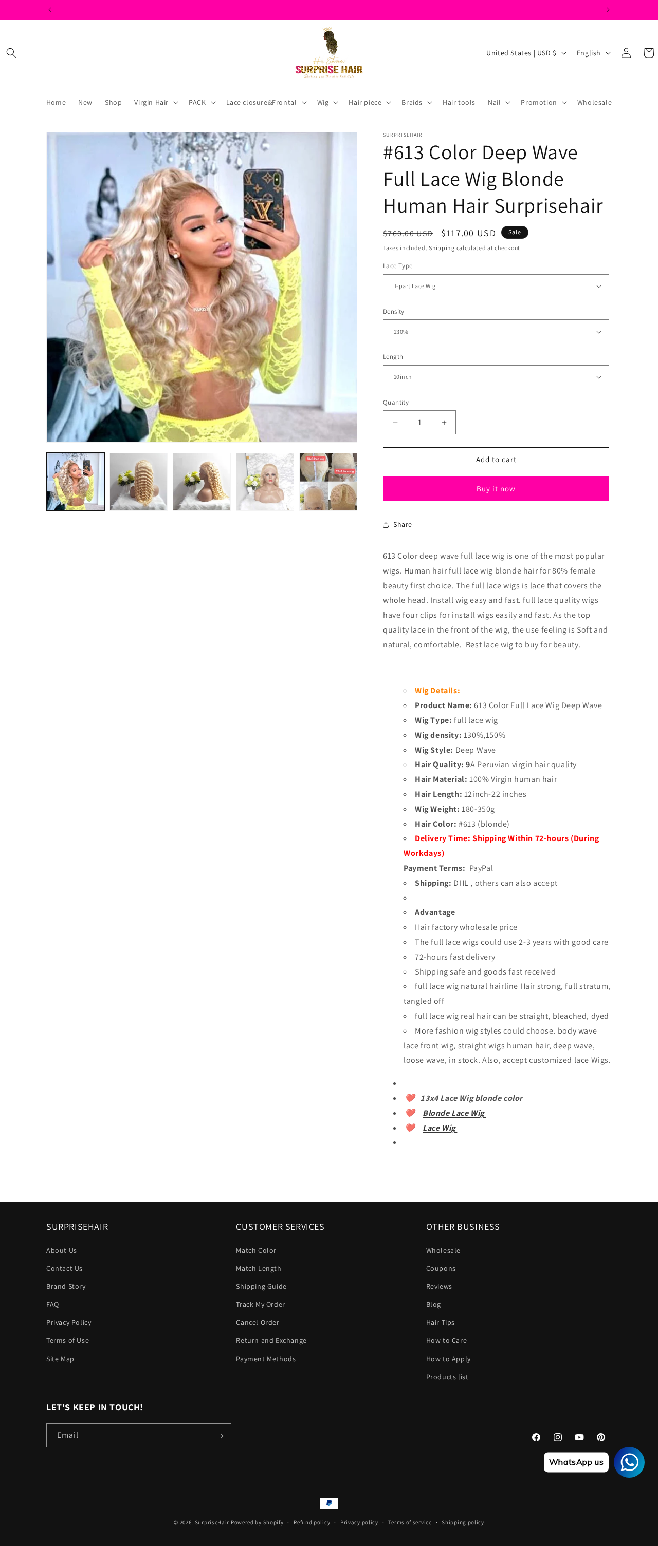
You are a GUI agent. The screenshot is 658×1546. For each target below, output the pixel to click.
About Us (61, 1250)
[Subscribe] (219, 1436)
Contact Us (64, 1268)
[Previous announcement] (50, 10)
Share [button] (402, 524)
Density (394, 311)
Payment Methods (266, 1358)
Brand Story (66, 1286)
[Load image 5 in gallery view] (328, 482)
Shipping (442, 248)
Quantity (396, 402)
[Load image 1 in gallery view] (75, 482)
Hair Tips (440, 1322)
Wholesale (443, 1250)
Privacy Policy (68, 1322)
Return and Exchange (271, 1340)
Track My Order (260, 1304)
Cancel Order (257, 1322)
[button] (11, 53)
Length (393, 356)
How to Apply (448, 1358)
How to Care (446, 1340)
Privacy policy (359, 1521)
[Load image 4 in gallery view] (265, 482)
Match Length (258, 1268)
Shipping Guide (261, 1286)
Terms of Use (67, 1340)
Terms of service (409, 1521)
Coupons (441, 1268)
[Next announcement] (608, 10)
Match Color (256, 1250)
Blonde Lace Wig (454, 1113)
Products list (447, 1376)
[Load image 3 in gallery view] (202, 482)
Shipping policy (463, 1521)
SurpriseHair (212, 1522)
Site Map (60, 1358)
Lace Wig (440, 1127)
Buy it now (496, 488)
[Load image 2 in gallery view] (138, 482)
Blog (433, 1304)
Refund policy (312, 1521)
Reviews (439, 1286)
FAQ (52, 1304)
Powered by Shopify (257, 1522)
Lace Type (398, 265)
